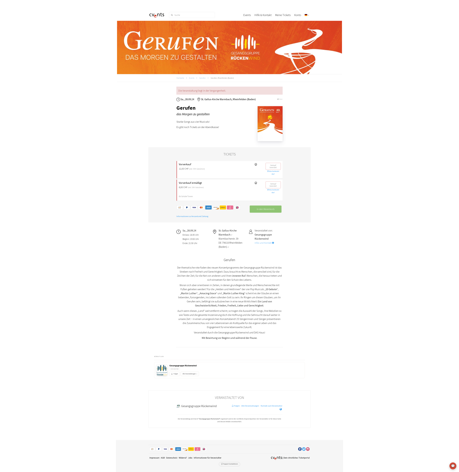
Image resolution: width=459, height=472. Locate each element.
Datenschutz (171, 457)
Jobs (190, 457)
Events (191, 78)
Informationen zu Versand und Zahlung (192, 216)
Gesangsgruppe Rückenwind (183, 365)
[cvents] (157, 15)
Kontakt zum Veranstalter (271, 406)
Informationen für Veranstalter (207, 457)
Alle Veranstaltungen (189, 374)
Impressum (154, 457)
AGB (163, 457)
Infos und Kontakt (263, 242)
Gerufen (202, 78)
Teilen (281, 99)
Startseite (180, 78)
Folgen (176, 374)
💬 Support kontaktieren (229, 464)
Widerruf (183, 457)
